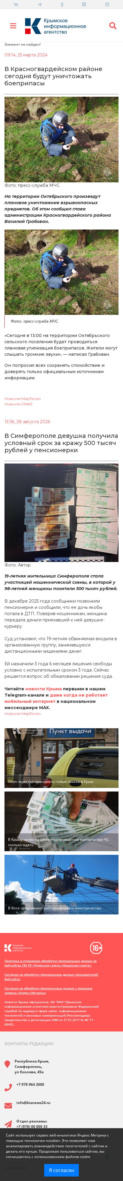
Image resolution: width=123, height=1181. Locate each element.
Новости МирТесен (22, 398)
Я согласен (61, 1170)
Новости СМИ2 (18, 404)
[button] (113, 26)
